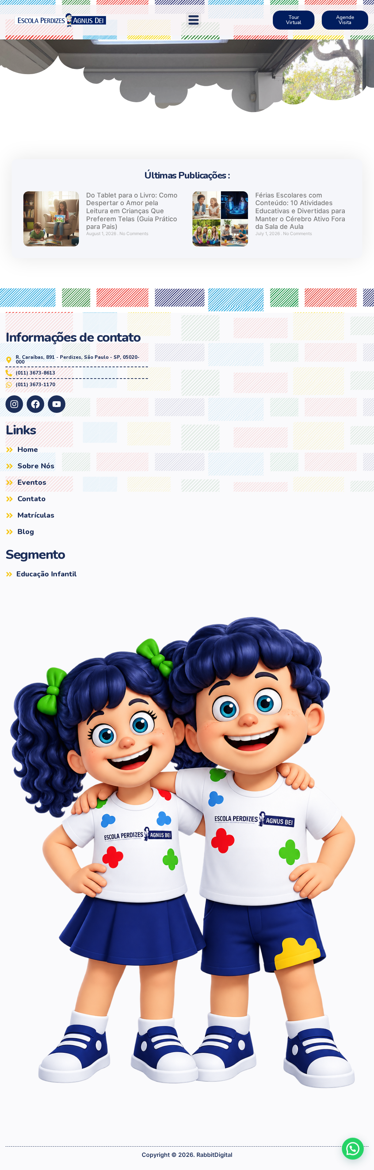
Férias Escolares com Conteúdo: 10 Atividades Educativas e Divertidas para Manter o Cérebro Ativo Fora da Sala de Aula (300, 210)
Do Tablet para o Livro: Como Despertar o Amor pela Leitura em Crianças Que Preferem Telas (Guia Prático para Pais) (132, 210)
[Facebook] (35, 404)
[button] (193, 20)
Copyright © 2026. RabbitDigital (187, 1154)
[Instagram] (14, 404)
